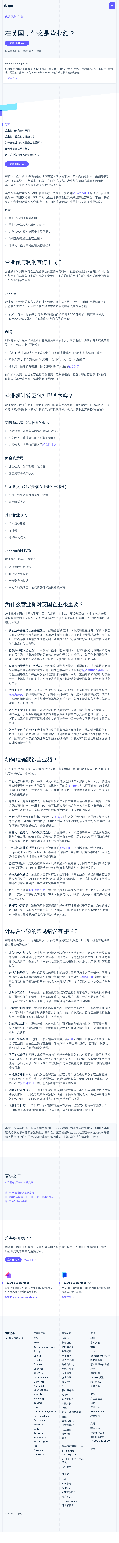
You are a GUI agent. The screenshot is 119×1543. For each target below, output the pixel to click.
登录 (92, 1448)
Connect (38, 1368)
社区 (92, 1351)
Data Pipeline (41, 1377)
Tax (35, 1445)
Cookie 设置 (97, 1377)
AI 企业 (66, 1394)
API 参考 (66, 1483)
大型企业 (66, 1338)
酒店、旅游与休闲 (71, 1412)
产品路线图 (96, 1398)
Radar (36, 1428)
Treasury (38, 1454)
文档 (64, 1479)
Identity (37, 1394)
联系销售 (28, 1259)
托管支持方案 (97, 1432)
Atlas (36, 1342)
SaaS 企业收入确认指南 (21, 1192)
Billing (37, 1351)
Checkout (38, 1359)
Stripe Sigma (40, 1441)
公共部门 (66, 1433)
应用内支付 (68, 1373)
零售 (64, 1438)
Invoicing (38, 1398)
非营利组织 (68, 1425)
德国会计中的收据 (18, 1201)
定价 (35, 1338)
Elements (38, 1381)
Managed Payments (44, 1411)
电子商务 (66, 1355)
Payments (39, 1420)
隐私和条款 (96, 1359)
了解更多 (9, 78)
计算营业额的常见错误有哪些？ (22, 154)
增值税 (58, 816)
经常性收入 (49, 444)
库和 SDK (67, 1496)
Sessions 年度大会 (100, 1355)
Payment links (41, 1415)
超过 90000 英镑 (93, 670)
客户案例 (95, 1342)
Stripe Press (97, 1411)
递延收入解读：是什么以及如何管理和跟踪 (31, 1196)
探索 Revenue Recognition (20, 1296)
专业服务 (66, 1429)
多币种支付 (27, 1083)
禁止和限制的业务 (99, 1364)
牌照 (92, 1368)
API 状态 (66, 1487)
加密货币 (38, 1373)
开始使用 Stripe (15, 42)
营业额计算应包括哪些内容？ (21, 136)
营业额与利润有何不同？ (18, 130)
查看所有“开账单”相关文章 (19, 1182)
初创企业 (66, 1342)
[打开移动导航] (112, 5)
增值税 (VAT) (81, 193)
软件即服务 (68, 1390)
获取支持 (95, 1428)
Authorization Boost (44, 1346)
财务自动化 (68, 1364)
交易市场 (66, 1377)
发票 (70, 1039)
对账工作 (65, 847)
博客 (92, 1346)
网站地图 (95, 1373)
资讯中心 (95, 1407)
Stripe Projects (70, 1500)
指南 (92, 1338)
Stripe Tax (86, 977)
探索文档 (66, 1296)
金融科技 (66, 1403)
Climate (37, 1364)
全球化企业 (68, 1368)
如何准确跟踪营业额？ (17, 148)
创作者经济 (68, 1399)
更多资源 (10, 16)
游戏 (64, 1407)
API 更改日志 (69, 1492)
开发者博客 (68, 1505)
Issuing (37, 1402)
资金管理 (66, 1381)
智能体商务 (68, 1346)
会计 (23, 16)
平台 (64, 1386)
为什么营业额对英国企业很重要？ (23, 142)
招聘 (92, 1402)
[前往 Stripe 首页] (8, 1333)
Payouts (38, 1424)
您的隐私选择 (97, 1381)
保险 (64, 1416)
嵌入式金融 (68, 1359)
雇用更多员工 (17, 694)
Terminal (38, 1450)
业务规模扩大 (36, 890)
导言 (7, 124)
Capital (37, 1355)
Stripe (72, 785)
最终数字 (73, 366)
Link (35, 1407)
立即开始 (12, 1259)
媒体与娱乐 (68, 1420)
